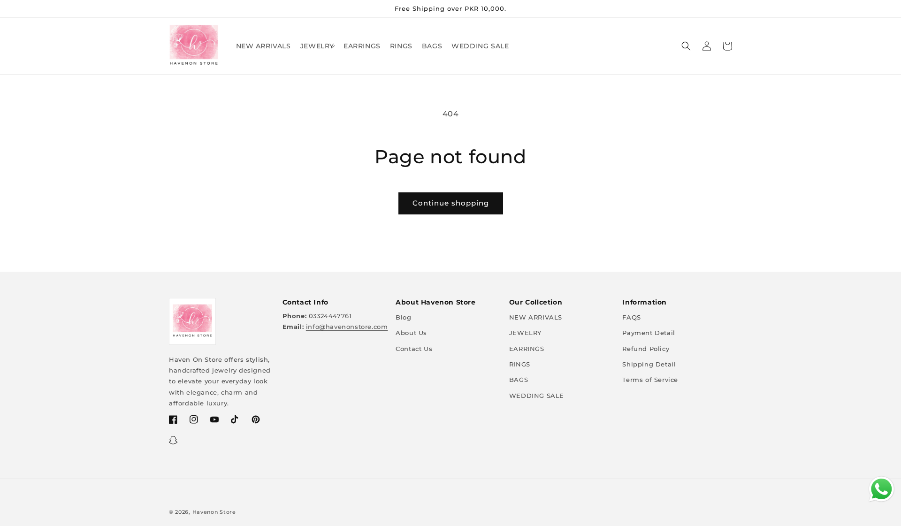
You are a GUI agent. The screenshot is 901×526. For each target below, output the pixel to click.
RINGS (519, 364)
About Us (411, 332)
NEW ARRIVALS (535, 317)
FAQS (631, 317)
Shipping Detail (649, 364)
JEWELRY (525, 332)
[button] (317, 46)
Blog (403, 317)
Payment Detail (648, 332)
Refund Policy (645, 348)
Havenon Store (214, 512)
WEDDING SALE (536, 395)
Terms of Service (650, 379)
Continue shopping (450, 202)
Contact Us (414, 348)
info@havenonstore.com (347, 326)
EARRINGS (526, 348)
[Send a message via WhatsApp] (881, 489)
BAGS (518, 379)
